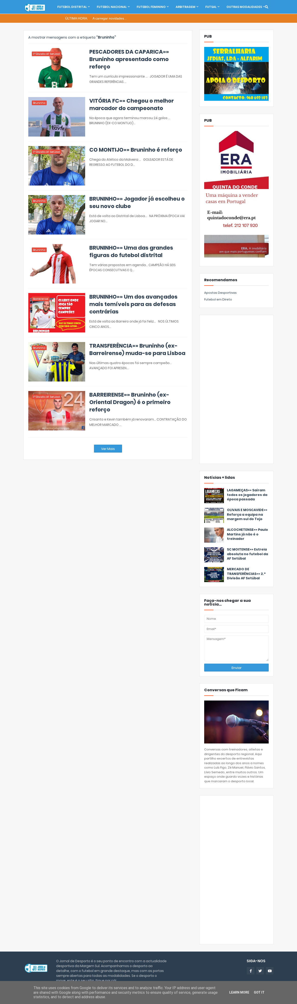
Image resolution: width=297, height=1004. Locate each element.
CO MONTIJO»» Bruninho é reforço (135, 149)
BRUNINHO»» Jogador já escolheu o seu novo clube (137, 202)
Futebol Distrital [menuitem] (72, 7)
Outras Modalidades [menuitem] (244, 7)
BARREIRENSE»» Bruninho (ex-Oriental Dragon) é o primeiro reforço (130, 402)
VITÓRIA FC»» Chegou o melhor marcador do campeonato (131, 104)
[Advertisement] (236, 389)
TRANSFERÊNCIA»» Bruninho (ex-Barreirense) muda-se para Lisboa (137, 349)
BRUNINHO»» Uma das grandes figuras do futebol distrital (131, 251)
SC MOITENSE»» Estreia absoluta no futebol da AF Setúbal (247, 554)
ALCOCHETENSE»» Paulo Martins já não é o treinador (247, 534)
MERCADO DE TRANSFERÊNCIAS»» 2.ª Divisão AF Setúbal (246, 573)
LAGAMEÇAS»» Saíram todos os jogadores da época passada (247, 495)
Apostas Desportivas (220, 292)
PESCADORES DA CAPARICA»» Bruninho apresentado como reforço (129, 59)
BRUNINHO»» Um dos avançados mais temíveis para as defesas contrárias (133, 304)
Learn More (239, 992)
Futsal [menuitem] (210, 7)
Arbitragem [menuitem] (185, 7)
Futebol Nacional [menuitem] (112, 7)
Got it (259, 992)
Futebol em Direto (218, 299)
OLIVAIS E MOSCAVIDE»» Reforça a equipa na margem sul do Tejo (247, 514)
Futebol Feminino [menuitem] (151, 7)
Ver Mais (108, 449)
